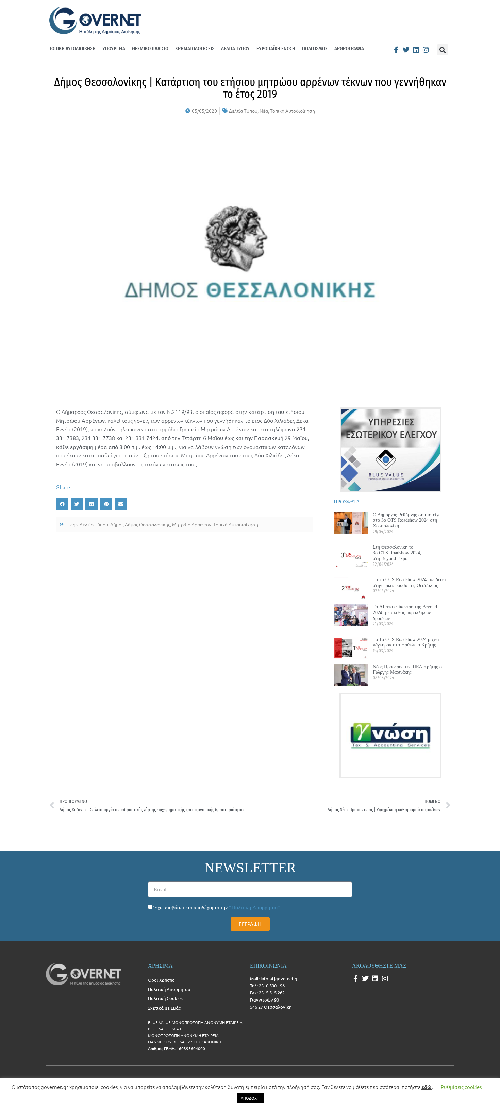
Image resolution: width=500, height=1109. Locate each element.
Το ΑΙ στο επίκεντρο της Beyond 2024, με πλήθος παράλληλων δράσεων (405, 612)
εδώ (426, 1086)
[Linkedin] (416, 50)
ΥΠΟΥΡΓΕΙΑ (113, 48)
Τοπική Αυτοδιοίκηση (292, 110)
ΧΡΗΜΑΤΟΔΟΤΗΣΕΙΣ (194, 48)
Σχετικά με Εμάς (164, 1008)
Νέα (264, 110)
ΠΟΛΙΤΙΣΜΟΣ (315, 48)
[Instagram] (426, 50)
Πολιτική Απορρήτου (169, 989)
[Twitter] (406, 50)
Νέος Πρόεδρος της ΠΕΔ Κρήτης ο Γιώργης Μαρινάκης (407, 669)
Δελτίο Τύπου (94, 524)
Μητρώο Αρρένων (191, 524)
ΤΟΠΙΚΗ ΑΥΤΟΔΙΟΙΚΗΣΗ (72, 48)
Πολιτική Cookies (165, 998)
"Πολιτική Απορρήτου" (254, 907)
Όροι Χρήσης (161, 980)
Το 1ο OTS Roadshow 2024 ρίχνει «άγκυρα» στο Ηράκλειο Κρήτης (406, 642)
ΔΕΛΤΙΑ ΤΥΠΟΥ (235, 48)
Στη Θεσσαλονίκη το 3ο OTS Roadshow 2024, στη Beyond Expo (397, 552)
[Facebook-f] (396, 50)
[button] (442, 49)
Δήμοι (116, 524)
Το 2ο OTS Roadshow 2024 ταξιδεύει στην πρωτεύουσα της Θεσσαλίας (409, 582)
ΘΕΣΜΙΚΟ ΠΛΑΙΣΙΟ (150, 48)
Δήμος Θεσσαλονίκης (147, 524)
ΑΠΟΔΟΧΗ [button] (250, 1098)
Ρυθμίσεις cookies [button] (461, 1086)
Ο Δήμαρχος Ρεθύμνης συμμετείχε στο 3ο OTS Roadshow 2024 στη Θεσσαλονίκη (406, 520)
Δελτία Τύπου (243, 110)
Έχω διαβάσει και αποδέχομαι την (217, 907)
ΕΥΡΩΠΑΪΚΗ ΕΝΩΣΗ (275, 48)
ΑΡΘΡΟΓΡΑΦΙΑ (349, 48)
